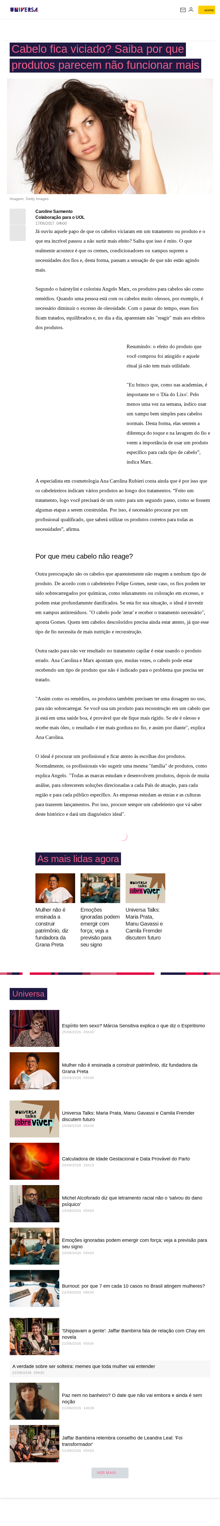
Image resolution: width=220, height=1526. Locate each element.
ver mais (106, 1473)
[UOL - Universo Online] (41, 9)
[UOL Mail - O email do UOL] (183, 10)
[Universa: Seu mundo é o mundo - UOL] (24, 9)
